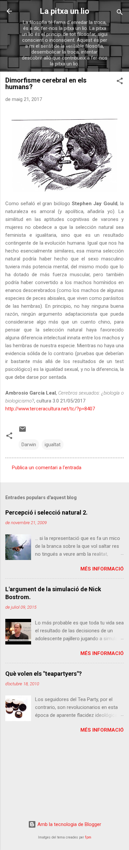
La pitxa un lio (64, 11)
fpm (88, 837)
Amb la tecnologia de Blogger (68, 824)
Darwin (29, 445)
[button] (120, 82)
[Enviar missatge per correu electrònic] (22, 431)
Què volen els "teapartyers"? (43, 673)
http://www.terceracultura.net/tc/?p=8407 (50, 409)
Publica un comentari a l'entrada (46, 468)
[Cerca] (120, 13)
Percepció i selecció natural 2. (46, 512)
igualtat (53, 445)
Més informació (102, 569)
